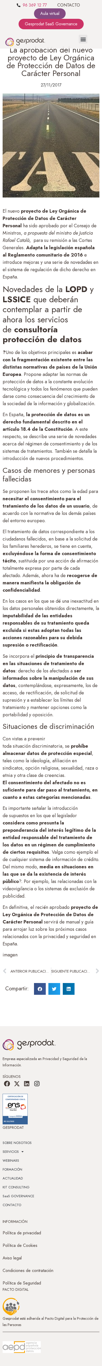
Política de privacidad (22, 1233)
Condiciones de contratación (28, 1271)
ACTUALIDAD (13, 1178)
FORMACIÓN (12, 1169)
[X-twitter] (17, 1084)
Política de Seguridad (22, 1283)
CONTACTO (68, 5)
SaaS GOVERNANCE (18, 1196)
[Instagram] (37, 1084)
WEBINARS (11, 1160)
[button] (83, 39)
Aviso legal (12, 1258)
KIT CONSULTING (16, 1187)
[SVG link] (22, 1347)
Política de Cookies (20, 1245)
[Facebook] (7, 1084)
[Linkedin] (26, 1084)
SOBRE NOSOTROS (17, 1142)
